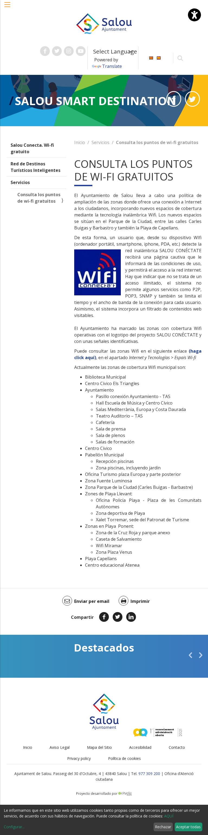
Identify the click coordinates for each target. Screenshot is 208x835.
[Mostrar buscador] (180, 57)
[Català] (151, 57)
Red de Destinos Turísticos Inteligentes (35, 167)
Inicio (79, 142)
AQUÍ (168, 816)
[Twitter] (117, 617)
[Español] (159, 57)
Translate (112, 66)
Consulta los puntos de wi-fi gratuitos (38, 198)
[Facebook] (104, 617)
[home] (104, 23)
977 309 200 (149, 773)
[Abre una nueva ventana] (45, 51)
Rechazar (163, 826)
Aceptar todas (188, 826)
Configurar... (14, 826)
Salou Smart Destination (95, 100)
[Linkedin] (131, 617)
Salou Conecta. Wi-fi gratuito (32, 148)
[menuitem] (151, 57)
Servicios (20, 182)
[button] (7, 7)
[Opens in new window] (173, 99)
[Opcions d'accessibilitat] (194, 15)
